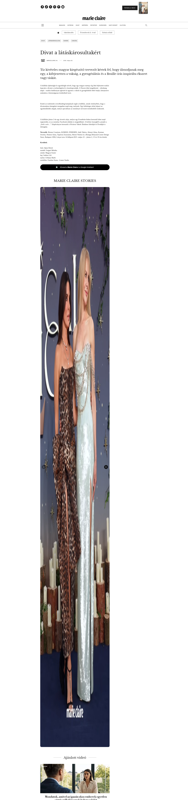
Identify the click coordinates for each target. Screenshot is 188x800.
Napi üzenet (113, 25)
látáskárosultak (54, 40)
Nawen (66, 40)
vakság (74, 40)
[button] (75, 467)
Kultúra (123, 25)
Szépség (85, 25)
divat (43, 40)
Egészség (103, 25)
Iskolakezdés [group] (69, 32)
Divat (78, 25)
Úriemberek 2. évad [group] (88, 32)
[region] (75, 467)
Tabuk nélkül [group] (107, 32)
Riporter (93, 25)
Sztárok (70, 25)
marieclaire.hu (52, 60)
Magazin (62, 25)
